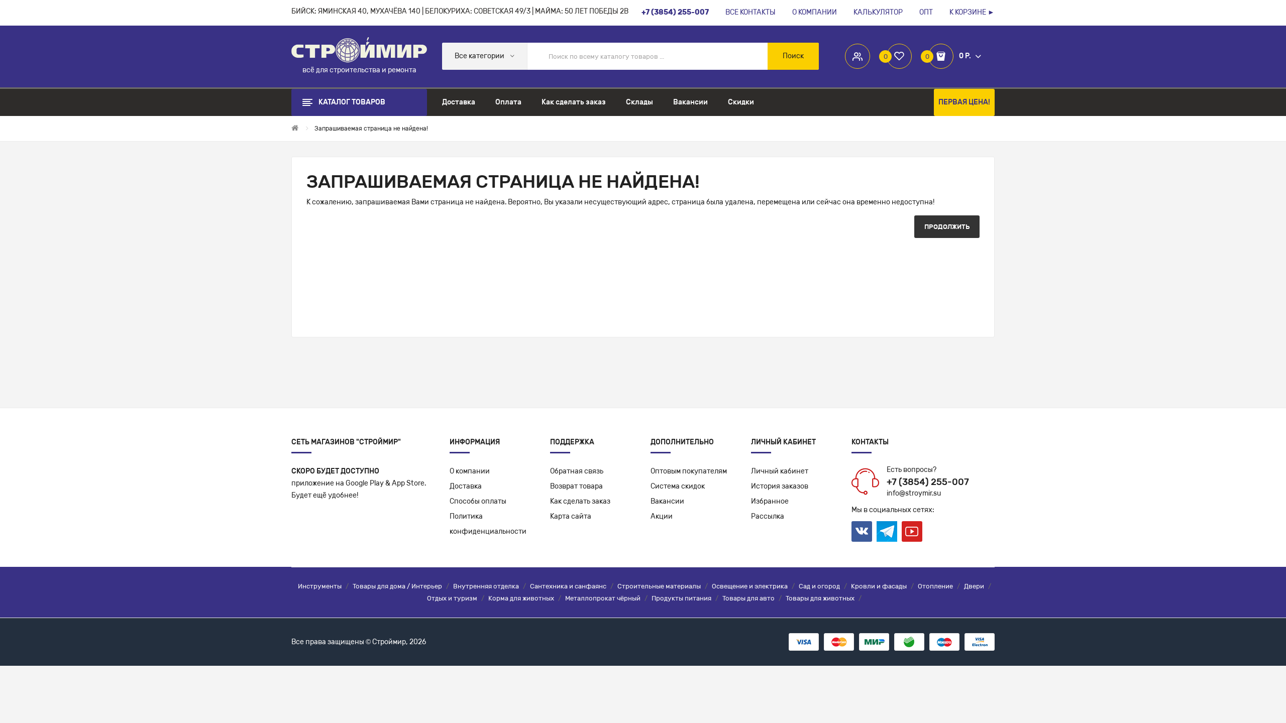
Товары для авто (748, 598)
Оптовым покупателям (689, 471)
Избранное (770, 501)
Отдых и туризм (452, 598)
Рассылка (767, 516)
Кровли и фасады (879, 586)
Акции (662, 516)
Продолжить (947, 226)
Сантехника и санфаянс (568, 586)
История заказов (779, 486)
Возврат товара (576, 486)
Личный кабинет (779, 471)
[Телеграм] (887, 531)
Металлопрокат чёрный (602, 598)
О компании (470, 471)
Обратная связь (576, 471)
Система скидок (678, 486)
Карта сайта (570, 516)
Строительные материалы (659, 586)
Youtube (912, 531)
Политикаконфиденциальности (488, 524)
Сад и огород (819, 586)
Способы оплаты (478, 501)
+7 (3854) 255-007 (928, 482)
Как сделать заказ (580, 501)
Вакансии (667, 501)
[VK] (861, 531)
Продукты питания (681, 598)
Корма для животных (521, 598)
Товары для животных (820, 598)
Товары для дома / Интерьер (397, 586)
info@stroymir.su (914, 493)
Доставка (466, 486)
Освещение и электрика (750, 586)
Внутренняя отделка (486, 586)
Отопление (935, 586)
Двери (974, 586)
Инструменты (320, 586)
